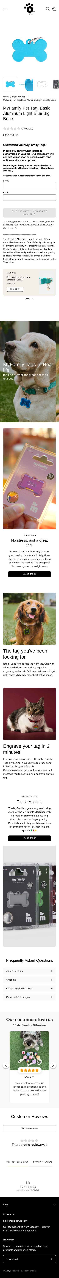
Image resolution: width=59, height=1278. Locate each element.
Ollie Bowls (14, 1271)
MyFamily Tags (19, 96)
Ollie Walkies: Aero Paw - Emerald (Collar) (19, 278)
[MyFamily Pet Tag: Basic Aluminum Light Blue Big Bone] (10, 84)
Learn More (30, 574)
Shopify (33, 1271)
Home (6, 96)
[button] (47, 9)
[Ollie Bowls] (29, 8)
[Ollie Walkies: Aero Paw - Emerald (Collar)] (46, 282)
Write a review (29, 1128)
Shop (5, 1205)
